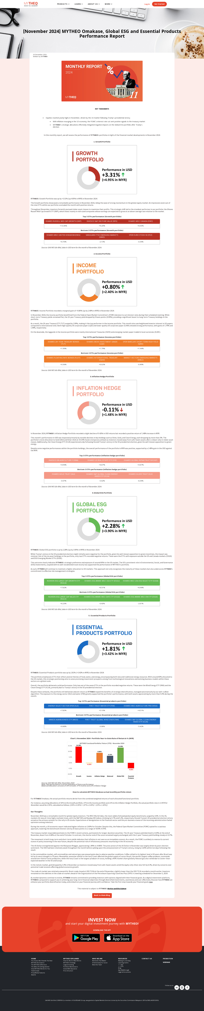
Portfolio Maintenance (70, 967)
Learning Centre (123, 963)
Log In (147, 4)
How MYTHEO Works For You (40, 969)
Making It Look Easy (124, 961)
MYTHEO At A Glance (37, 963)
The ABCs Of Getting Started (40, 967)
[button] (63, 4)
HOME (33, 959)
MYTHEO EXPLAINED (71, 959)
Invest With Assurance (70, 969)
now (151, 882)
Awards (33, 975)
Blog (119, 968)
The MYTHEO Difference (39, 965)
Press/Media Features (38, 973)
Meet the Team (97, 965)
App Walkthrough (123, 970)
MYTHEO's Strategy (69, 963)
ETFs (122, 967)
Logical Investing (68, 965)
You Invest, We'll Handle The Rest (41, 961)
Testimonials (35, 971)
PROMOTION (168, 959)
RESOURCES (122, 959)
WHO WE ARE (97, 959)
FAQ (122, 965)
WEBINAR (166, 962)
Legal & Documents (124, 972)
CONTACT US (147, 959)
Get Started (159, 4)
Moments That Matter (99, 961)
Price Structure (68, 971)
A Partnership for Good (99, 963)
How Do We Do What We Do (72, 961)
